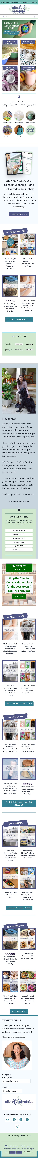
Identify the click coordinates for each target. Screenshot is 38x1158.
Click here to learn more (13, 1037)
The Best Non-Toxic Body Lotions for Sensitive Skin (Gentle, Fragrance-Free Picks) (28, 305)
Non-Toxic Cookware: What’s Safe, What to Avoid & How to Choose (10, 690)
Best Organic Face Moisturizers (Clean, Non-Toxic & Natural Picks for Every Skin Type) (10, 788)
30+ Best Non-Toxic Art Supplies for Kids (10, 894)
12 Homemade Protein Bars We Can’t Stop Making (27, 955)
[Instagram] (20, 1119)
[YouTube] (7, 1119)
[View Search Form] (34, 16)
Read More (28, 1152)
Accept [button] (12, 1152)
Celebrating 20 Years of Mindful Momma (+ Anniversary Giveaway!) (10, 263)
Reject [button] (19, 1152)
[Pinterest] (27, 1119)
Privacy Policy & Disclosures (19, 1136)
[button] (6, 301)
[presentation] (10, 244)
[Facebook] (14, 1119)
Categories (7, 1077)
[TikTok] (17, 1126)
